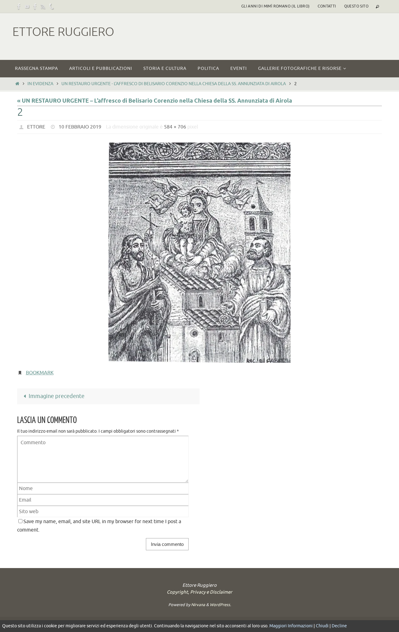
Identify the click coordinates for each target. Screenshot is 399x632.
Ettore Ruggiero (63, 32)
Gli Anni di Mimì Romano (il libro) (275, 6)
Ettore (36, 127)
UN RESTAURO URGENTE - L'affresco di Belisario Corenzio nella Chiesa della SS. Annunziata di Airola (173, 83)
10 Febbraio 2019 (80, 127)
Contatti (327, 6)
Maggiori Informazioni (291, 626)
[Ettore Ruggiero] (19, 6)
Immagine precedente (56, 396)
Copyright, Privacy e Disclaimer (199, 592)
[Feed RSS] (43, 6)
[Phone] (51, 6)
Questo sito (356, 6)
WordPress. (220, 604)
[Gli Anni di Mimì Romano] (35, 6)
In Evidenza (40, 83)
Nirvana (198, 604)
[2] (199, 253)
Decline (339, 626)
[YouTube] (27, 6)
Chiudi (322, 626)
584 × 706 (175, 127)
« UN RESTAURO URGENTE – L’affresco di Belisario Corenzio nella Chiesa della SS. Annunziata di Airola (154, 101)
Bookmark (40, 373)
